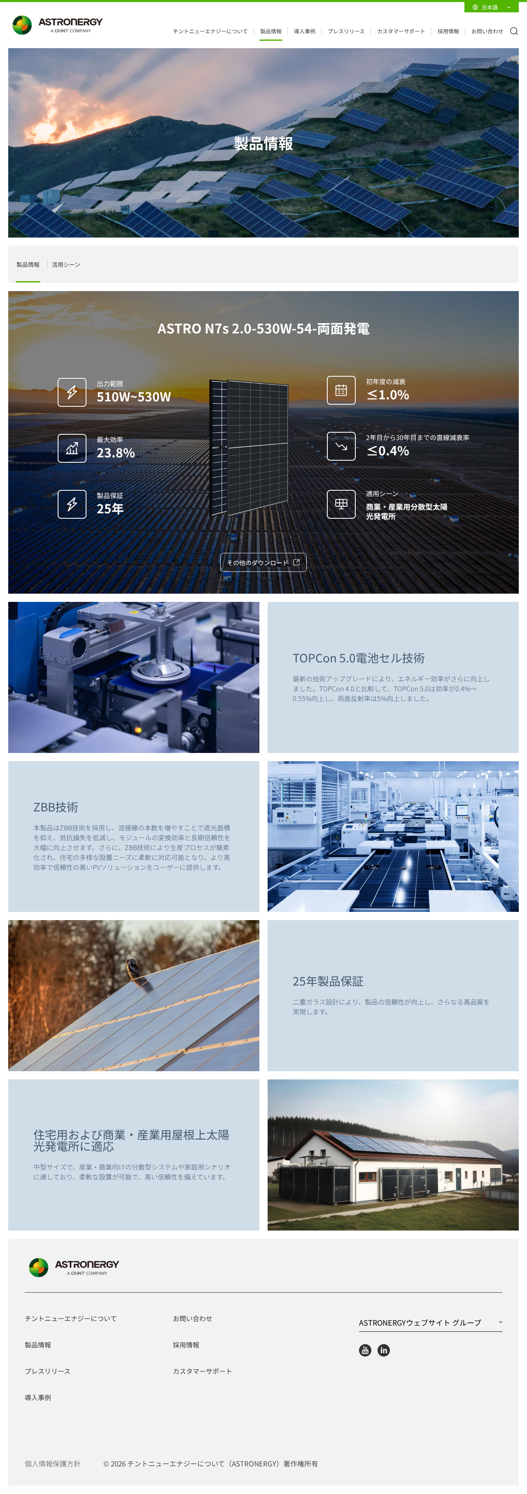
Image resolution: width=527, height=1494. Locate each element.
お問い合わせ (487, 31)
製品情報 (271, 31)
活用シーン (66, 264)
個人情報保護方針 (53, 1463)
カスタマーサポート (401, 31)
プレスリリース (346, 31)
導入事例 (304, 31)
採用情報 (448, 31)
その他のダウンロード (258, 562)
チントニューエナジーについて (210, 31)
